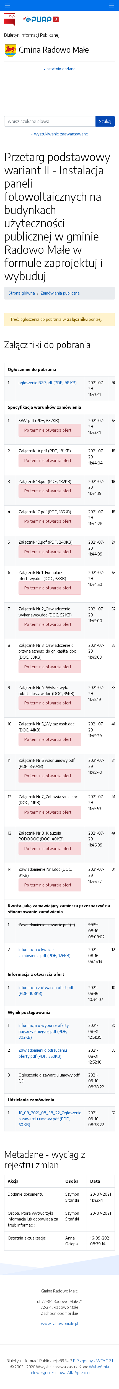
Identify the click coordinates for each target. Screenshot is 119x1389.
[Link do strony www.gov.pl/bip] (13, 19)
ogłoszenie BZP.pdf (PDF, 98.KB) (48, 382)
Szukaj (105, 121)
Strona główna (22, 292)
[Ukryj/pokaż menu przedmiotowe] (7, 5)
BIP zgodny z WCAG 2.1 (93, 1360)
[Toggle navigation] (111, 5)
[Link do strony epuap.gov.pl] (41, 19)
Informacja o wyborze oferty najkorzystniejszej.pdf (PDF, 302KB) (44, 1031)
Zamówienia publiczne (60, 292)
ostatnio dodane (61, 68)
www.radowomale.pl (59, 1323)
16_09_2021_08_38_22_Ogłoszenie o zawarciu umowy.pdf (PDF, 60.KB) (50, 1118)
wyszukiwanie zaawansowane (61, 133)
